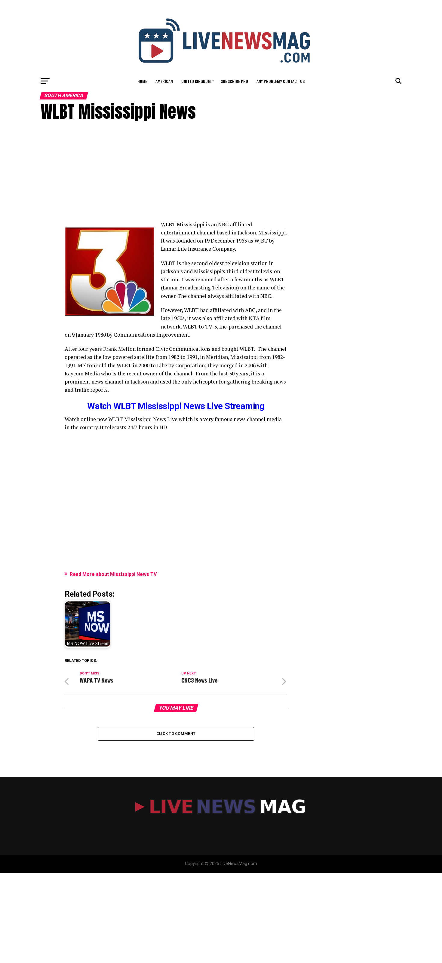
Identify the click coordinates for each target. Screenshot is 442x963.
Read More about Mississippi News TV (113, 574)
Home (142, 81)
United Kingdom (196, 81)
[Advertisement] (176, 175)
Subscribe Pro (234, 81)
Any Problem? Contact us (280, 81)
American (164, 81)
